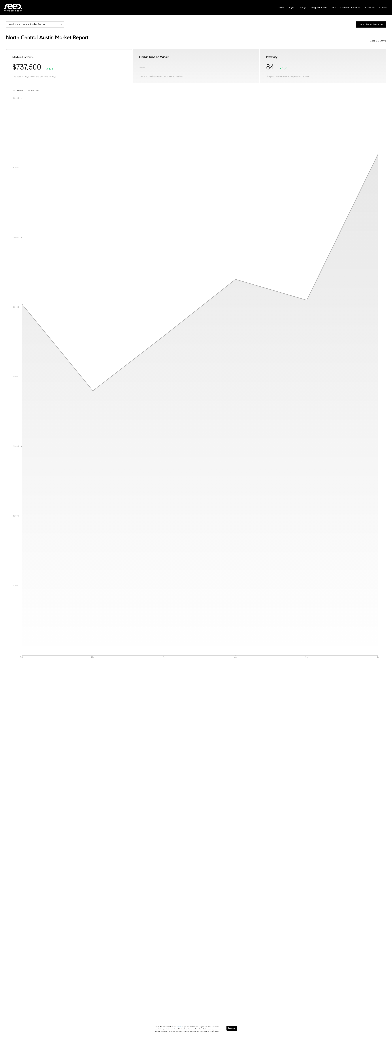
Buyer (291, 7)
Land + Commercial (350, 7)
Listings (302, 7)
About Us (370, 7)
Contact (383, 7)
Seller (281, 7)
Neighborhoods (319, 7)
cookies (179, 1027)
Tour (333, 7)
